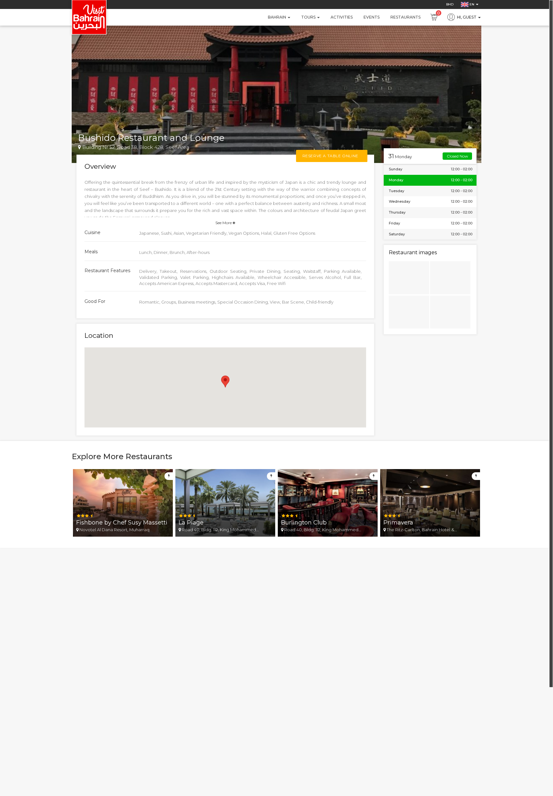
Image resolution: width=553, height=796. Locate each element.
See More (224, 222)
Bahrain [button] (277, 17)
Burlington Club (304, 522)
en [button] (472, 4)
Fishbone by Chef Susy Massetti (121, 522)
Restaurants (405, 17)
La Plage (191, 522)
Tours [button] (309, 17)
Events (372, 17)
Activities (342, 17)
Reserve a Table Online (331, 155)
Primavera (398, 522)
